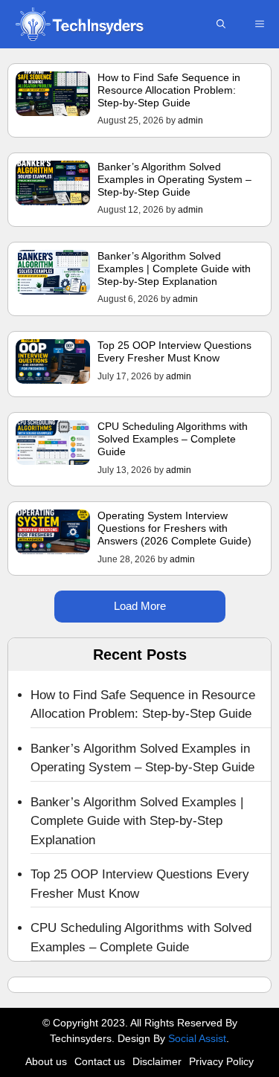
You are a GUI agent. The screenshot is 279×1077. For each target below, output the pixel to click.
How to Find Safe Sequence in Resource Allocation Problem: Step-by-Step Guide (168, 90)
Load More (140, 605)
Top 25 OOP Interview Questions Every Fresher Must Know (174, 351)
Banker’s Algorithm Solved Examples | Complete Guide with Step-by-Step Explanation (174, 268)
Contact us (99, 1061)
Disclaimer (157, 1061)
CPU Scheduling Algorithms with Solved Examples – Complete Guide (172, 438)
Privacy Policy (221, 1061)
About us (46, 1061)
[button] (221, 24)
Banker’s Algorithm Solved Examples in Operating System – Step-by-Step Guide (174, 179)
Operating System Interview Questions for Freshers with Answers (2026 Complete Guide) (174, 528)
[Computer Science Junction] (78, 24)
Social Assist (197, 1038)
